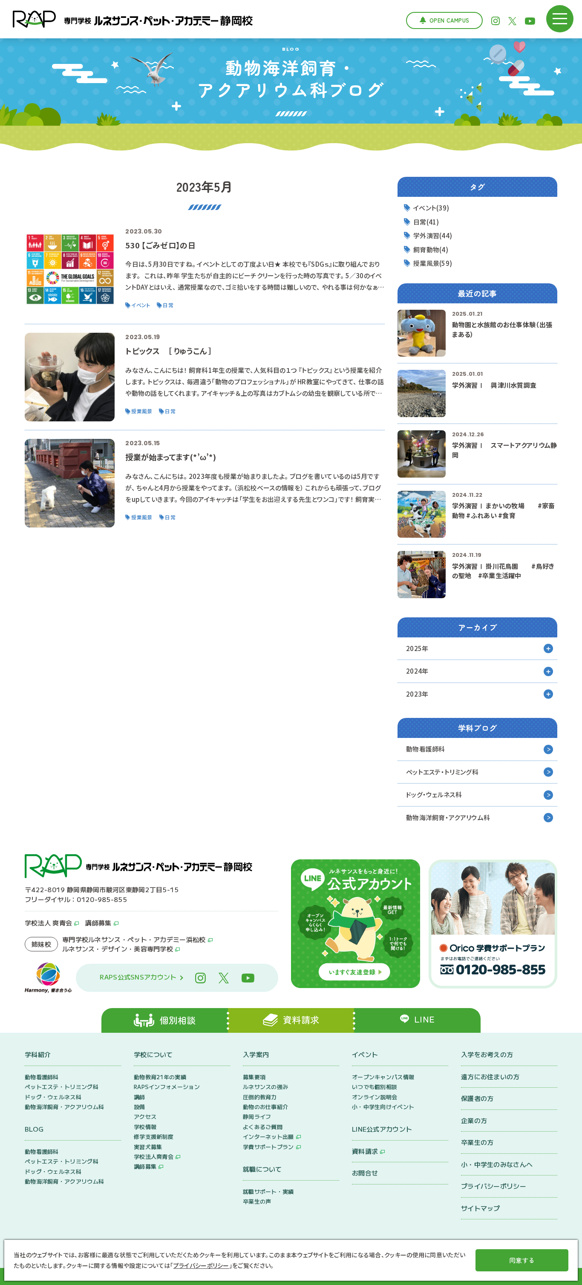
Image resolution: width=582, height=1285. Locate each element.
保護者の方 (477, 1098)
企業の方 (474, 1120)
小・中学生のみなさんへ (497, 1164)
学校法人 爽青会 (48, 922)
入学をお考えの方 (487, 1054)
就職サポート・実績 (268, 1191)
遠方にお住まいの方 (490, 1076)
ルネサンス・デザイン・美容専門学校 (117, 948)
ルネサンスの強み (265, 1087)
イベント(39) (431, 207)
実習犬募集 (148, 1147)
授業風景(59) (432, 263)
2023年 (417, 693)
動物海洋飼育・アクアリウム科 (448, 817)
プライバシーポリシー (493, 1185)
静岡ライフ (257, 1116)
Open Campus (449, 20)
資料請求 (365, 1151)
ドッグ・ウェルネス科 (434, 794)
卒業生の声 (257, 1201)
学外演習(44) (432, 235)
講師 (139, 1097)
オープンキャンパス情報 (383, 1077)
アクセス (145, 1116)
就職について (262, 1168)
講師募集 (98, 922)
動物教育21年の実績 (160, 1077)
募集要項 (254, 1077)
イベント (365, 1054)
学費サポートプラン (268, 1147)
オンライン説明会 (374, 1097)
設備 (139, 1107)
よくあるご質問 (262, 1127)
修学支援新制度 (153, 1136)
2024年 (417, 670)
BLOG (34, 1128)
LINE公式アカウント (382, 1128)
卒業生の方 (477, 1142)
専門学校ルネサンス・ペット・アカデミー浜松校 (134, 939)
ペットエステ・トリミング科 (442, 771)
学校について (153, 1054)
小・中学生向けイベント (383, 1107)
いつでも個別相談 (374, 1087)
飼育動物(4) (430, 249)
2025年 (417, 648)
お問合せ (365, 1172)
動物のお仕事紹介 (265, 1107)
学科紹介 (38, 1054)
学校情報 (145, 1127)
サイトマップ (480, 1208)
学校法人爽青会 (153, 1156)
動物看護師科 (425, 748)
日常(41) (426, 221)
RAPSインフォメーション (167, 1087)
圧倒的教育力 (260, 1097)
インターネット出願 (268, 1136)
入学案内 (256, 1054)
